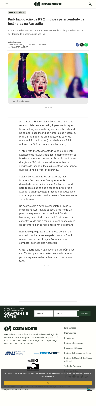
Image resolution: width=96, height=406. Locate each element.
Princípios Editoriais (73, 348)
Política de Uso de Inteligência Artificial (78, 359)
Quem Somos (70, 333)
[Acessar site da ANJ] (14, 353)
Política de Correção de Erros (77, 353)
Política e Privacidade (74, 343)
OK (48, 383)
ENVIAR (83, 313)
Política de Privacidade (55, 373)
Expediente (69, 338)
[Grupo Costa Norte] (47, 353)
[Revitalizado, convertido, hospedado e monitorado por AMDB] (89, 389)
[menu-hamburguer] (6, 4)
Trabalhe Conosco (72, 366)
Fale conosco (70, 328)
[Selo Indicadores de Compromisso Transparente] (33, 364)
